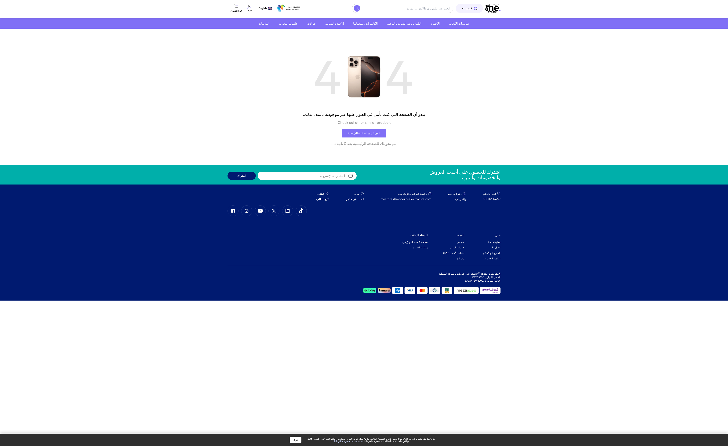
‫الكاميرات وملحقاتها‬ (365, 23)
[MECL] (492, 8)
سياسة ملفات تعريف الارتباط (348, 441)
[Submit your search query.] (357, 8)
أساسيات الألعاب (459, 23)
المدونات (263, 23)
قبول (295, 440)
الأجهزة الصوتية (334, 23)
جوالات (311, 23)
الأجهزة (435, 23)
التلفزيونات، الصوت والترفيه (404, 23)
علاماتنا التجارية (288, 23)
